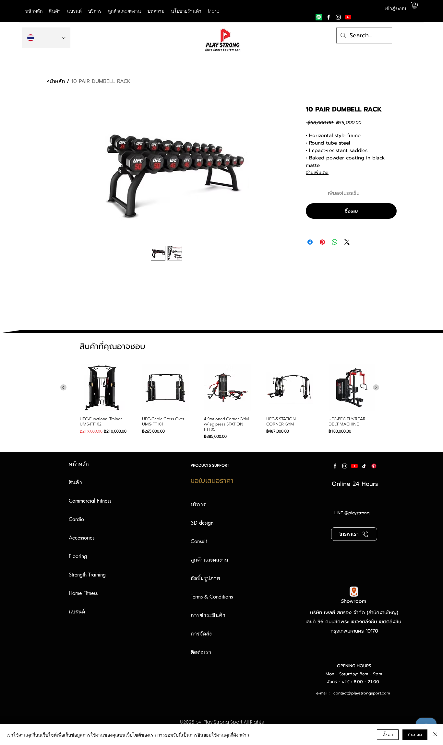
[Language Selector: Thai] (46, 38)
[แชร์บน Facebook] (310, 242)
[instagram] (338, 17)
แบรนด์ (77, 611)
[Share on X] (347, 242)
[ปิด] (435, 734)
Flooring (78, 556)
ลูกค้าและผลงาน (209, 559)
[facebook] (328, 17)
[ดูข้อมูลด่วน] (103, 387)
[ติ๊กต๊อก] (364, 466)
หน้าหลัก (55, 81)
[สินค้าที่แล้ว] (63, 387)
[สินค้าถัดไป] (376, 387)
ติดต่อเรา (201, 652)
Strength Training (87, 574)
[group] (219, 402)
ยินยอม (415, 734)
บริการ (198, 504)
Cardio (76, 519)
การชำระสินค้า (208, 615)
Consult (199, 541)
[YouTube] (348, 17)
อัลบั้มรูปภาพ (205, 578)
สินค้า (75, 482)
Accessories (81, 537)
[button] (74, 11)
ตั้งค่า (387, 734)
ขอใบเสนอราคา (212, 480)
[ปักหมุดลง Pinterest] (322, 242)
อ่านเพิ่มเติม (317, 172)
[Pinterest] (374, 466)
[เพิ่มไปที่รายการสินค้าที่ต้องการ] (390, 193)
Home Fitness (83, 593)
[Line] (319, 17)
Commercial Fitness (90, 500)
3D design (202, 522)
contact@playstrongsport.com (361, 693)
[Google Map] (354, 592)
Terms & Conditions (212, 596)
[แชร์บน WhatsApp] (335, 242)
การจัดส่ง (201, 633)
